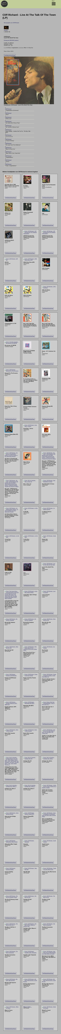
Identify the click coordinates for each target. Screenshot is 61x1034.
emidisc (6, 30)
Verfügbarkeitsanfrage (9, 55)
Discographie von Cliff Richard (11, 22)
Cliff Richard (8, 109)
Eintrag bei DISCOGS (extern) (11, 40)
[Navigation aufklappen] (53, 5)
